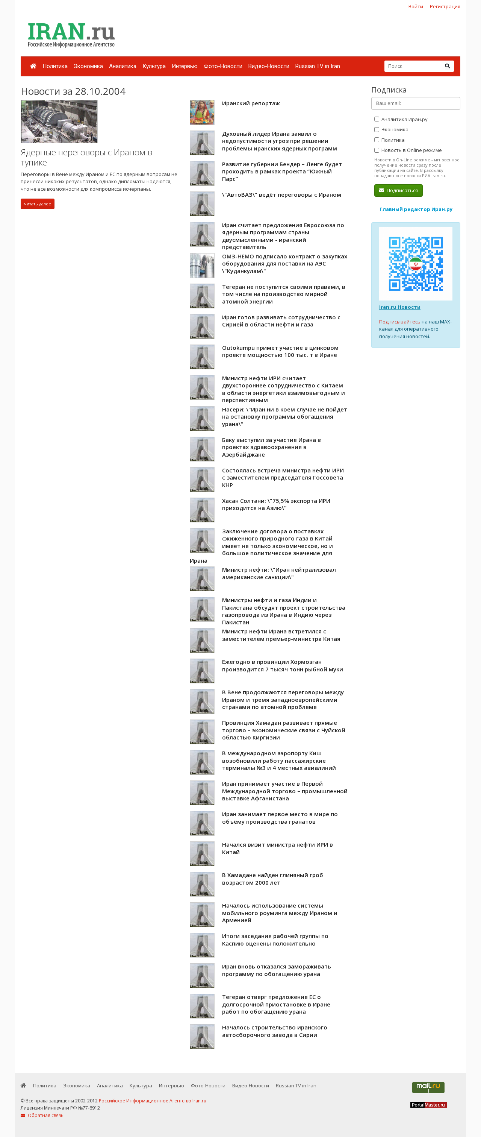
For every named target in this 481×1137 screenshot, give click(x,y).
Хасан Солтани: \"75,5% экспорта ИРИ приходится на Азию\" (276, 504)
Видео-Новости (268, 66)
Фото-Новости (223, 66)
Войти (415, 6)
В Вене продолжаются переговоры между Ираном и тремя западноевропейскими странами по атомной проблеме (283, 699)
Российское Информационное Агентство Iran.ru (152, 1101)
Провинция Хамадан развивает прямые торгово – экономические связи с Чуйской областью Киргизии (283, 730)
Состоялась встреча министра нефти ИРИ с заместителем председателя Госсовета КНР (283, 477)
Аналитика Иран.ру (404, 119)
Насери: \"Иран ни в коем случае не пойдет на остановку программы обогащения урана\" (284, 416)
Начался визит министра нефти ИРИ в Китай (277, 848)
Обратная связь (45, 1115)
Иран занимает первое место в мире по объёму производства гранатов (280, 817)
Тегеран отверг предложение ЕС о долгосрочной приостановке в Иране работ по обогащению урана (276, 1004)
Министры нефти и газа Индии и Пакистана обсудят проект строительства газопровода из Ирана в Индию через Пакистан (283, 611)
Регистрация (445, 6)
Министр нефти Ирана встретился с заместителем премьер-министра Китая (281, 634)
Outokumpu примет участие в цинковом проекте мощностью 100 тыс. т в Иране (280, 351)
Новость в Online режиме (411, 150)
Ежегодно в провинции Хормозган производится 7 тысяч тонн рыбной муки (282, 665)
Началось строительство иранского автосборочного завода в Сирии (274, 1030)
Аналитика (122, 66)
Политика (55, 66)
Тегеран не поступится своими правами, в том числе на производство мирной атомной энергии (283, 294)
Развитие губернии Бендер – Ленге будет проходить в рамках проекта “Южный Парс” (282, 171)
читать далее (37, 203)
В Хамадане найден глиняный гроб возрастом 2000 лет (272, 878)
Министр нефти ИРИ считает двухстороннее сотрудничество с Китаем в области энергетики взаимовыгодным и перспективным (283, 389)
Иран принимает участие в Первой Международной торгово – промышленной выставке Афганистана (285, 791)
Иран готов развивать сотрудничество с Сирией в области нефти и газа (281, 320)
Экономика (88, 66)
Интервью (185, 66)
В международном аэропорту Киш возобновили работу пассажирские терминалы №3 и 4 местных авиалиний (279, 760)
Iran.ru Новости (399, 307)
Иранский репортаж (251, 103)
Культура (154, 66)
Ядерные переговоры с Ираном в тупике (86, 157)
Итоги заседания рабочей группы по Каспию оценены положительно (275, 939)
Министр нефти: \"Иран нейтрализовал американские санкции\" (279, 573)
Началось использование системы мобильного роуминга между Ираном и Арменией (279, 913)
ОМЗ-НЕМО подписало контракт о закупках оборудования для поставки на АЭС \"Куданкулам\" (284, 263)
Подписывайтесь (399, 321)
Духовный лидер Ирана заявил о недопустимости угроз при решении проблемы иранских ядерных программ (279, 141)
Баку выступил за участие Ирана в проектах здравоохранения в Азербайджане (271, 447)
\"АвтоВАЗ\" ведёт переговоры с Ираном (281, 194)
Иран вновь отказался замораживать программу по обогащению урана (276, 970)
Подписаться (402, 190)
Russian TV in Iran (317, 66)
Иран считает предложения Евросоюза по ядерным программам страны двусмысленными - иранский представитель (283, 236)
